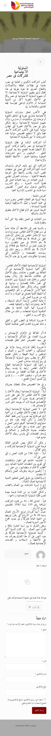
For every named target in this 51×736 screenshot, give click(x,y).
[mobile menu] (5, 5)
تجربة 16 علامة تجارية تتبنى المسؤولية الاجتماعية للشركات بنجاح (27, 598)
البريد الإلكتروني (40, 674)
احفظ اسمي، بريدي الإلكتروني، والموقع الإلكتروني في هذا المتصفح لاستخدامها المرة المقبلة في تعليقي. (27, 701)
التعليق (43, 629)
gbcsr (27, 553)
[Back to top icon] (45, 730)
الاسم (44, 661)
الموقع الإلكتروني (41, 686)
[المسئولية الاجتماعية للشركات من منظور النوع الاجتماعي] (22, 5)
